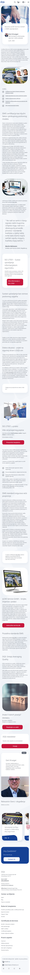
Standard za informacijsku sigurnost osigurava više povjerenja (16, 102)
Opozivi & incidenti (5, 912)
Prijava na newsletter (5, 902)
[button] (19, 2)
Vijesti (2, 897)
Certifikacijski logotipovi (6, 931)
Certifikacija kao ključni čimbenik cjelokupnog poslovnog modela (15, 92)
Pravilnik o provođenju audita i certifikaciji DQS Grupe (12, 909)
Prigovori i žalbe (4, 914)
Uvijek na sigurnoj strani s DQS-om (12, 98)
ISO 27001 (20, 49)
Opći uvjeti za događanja (6, 948)
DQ (6, 105)
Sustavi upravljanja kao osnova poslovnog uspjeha (16, 95)
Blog (2, 899)
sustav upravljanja (10, 372)
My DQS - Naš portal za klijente (7, 924)
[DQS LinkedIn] (14, 968)
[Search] (15, 2)
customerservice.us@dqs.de (7, 885)
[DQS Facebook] (9, 968)
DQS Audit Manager (5, 926)
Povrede (3, 916)
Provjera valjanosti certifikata (7, 933)
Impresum (3, 941)
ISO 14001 (14, 310)
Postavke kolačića (5, 950)
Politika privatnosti (5, 943)
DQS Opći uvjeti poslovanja (7, 945)
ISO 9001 (4, 303)
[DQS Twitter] (3, 968)
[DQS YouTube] (19, 968)
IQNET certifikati (4, 928)
